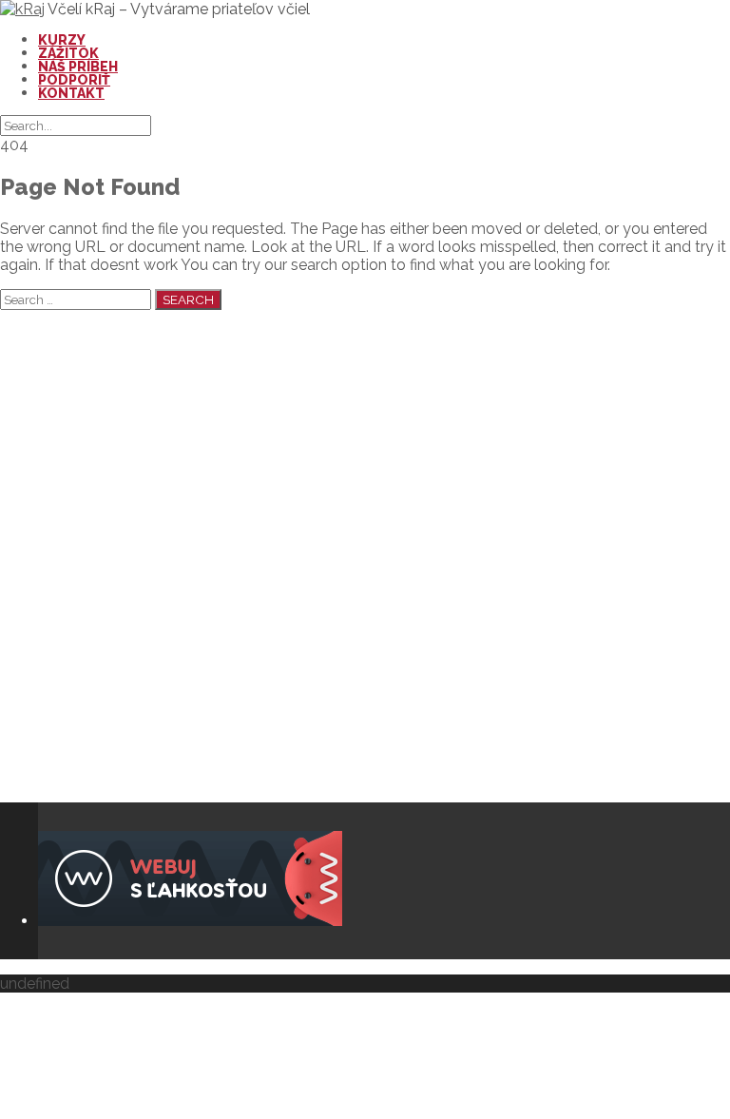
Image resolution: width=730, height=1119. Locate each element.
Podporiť (74, 79)
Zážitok (68, 53)
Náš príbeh (78, 66)
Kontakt (71, 93)
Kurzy (62, 40)
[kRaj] (22, 9)
